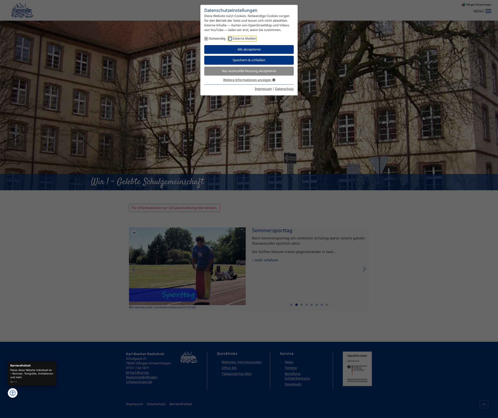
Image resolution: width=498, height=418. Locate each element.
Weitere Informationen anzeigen (247, 80)
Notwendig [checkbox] (217, 38)
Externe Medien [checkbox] (244, 38)
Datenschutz (284, 89)
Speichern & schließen (249, 60)
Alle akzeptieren (249, 49)
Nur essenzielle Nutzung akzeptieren (249, 71)
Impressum (263, 89)
